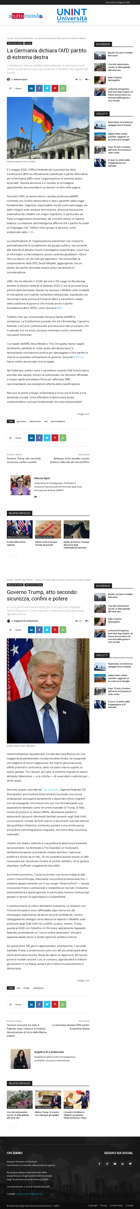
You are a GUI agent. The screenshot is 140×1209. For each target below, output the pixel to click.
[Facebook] (39, 88)
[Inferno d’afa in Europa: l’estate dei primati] (48, 529)
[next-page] (14, 556)
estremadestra (58, 421)
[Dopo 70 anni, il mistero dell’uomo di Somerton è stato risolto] (100, 150)
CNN (30, 232)
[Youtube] (115, 1164)
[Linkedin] (31, 88)
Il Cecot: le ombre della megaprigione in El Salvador (119, 163)
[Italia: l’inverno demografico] (100, 80)
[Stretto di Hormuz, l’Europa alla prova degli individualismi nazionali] (76, 529)
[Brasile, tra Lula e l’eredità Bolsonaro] (100, 55)
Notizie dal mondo (24, 38)
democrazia (35, 421)
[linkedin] (35, 495)
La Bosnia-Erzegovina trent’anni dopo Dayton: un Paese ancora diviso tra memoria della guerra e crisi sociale (120, 95)
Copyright (92, 1205)
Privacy (103, 1205)
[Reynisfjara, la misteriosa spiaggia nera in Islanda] (100, 125)
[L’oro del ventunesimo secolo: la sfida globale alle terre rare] (100, 67)
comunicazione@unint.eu (29, 1193)
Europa (28, 43)
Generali (68, 537)
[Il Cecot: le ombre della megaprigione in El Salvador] (100, 163)
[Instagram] (107, 1164)
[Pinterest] (55, 88)
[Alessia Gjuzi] (9, 79)
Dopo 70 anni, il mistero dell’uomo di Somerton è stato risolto (119, 150)
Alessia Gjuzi (20, 79)
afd (45, 421)
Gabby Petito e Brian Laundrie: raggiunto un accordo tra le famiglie (119, 137)
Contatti (129, 1205)
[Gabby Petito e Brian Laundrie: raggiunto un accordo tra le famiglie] (100, 137)
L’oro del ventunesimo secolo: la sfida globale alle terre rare (119, 67)
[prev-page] (9, 556)
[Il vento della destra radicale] (20, 529)
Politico (78, 357)
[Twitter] (47, 88)
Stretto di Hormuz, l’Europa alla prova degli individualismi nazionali (76, 545)
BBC (59, 308)
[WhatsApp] (62, 88)
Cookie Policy (116, 1205)
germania (21, 421)
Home (10, 38)
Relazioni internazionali (18, 537)
